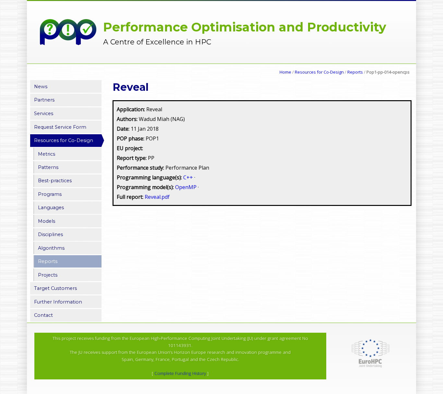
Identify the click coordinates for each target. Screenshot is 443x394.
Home (285, 72)
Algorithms (51, 248)
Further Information (58, 302)
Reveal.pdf (157, 196)
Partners (44, 100)
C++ (188, 177)
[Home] (68, 35)
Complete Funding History (180, 373)
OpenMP (186, 187)
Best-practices (55, 181)
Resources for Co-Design (319, 72)
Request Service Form (60, 127)
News (40, 87)
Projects (47, 275)
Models (46, 221)
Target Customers (55, 288)
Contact (43, 315)
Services (43, 113)
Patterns (48, 167)
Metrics (46, 154)
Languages (51, 207)
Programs (50, 194)
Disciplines (50, 234)
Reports (355, 72)
